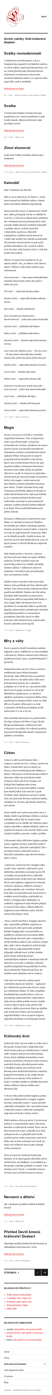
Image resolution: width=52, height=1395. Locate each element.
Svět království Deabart (37, 95)
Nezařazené (32, 1186)
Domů (6, 1351)
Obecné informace (21, 95)
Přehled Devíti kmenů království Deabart (22, 1234)
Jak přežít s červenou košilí (28, 1329)
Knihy (6, 1357)
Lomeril (7, 1390)
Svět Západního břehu (14, 1370)
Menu (44, 16)
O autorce (8, 1376)
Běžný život (19, 137)
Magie (9, 427)
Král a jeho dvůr (21, 1186)
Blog (6, 1382)
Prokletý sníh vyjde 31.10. (19, 1301)
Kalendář (11, 182)
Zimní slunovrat (17, 147)
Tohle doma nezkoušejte (19, 1294)
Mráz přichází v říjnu (17, 1305)
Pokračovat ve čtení (14, 88)
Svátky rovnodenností (22, 53)
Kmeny (17, 1260)
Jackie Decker (14, 1333)
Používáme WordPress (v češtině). (27, 1390)
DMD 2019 (12, 1308)
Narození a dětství (19, 1196)
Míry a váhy (14, 640)
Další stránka (44, 1275)
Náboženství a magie (23, 630)
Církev (9, 752)
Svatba (10, 105)
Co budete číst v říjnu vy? (19, 1298)
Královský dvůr (17, 1035)
